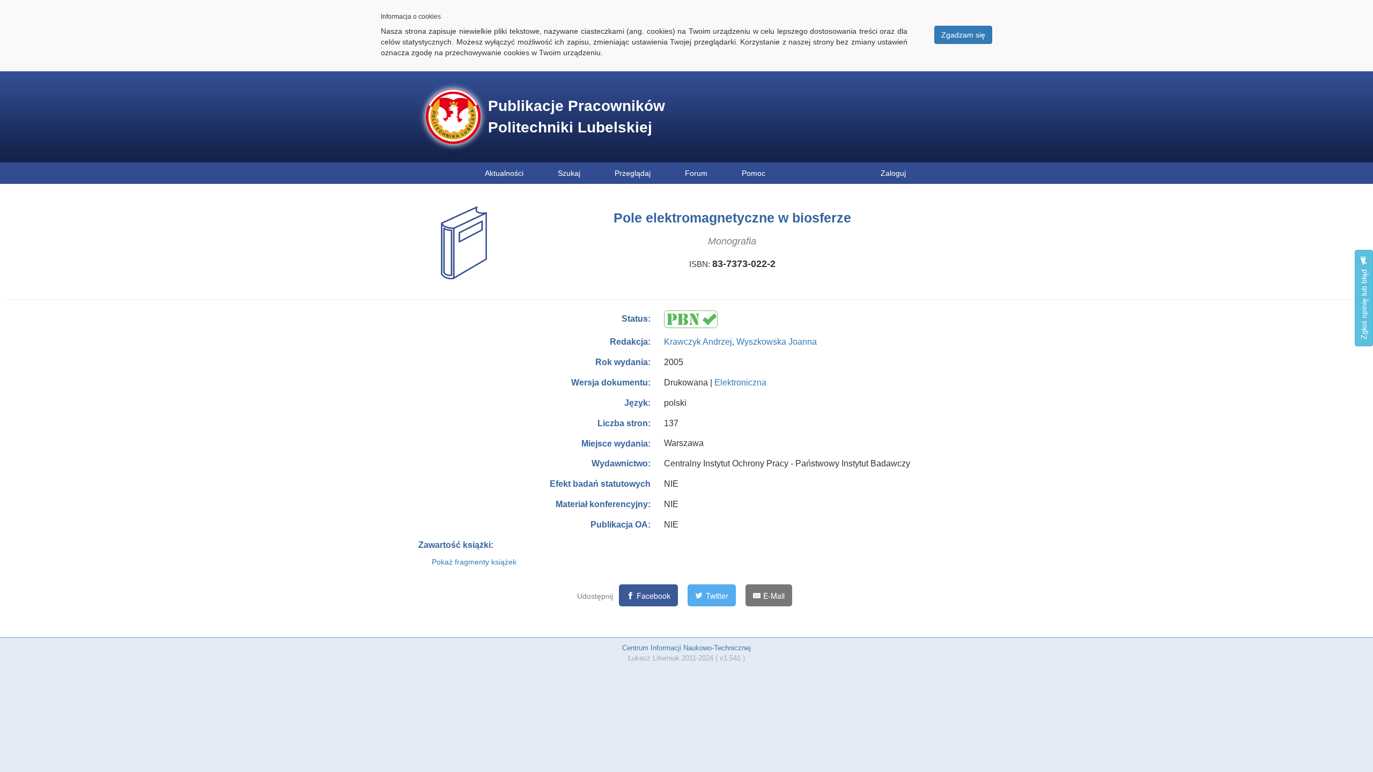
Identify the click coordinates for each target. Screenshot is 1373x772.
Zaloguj (893, 173)
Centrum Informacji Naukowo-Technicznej (686, 648)
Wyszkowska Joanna (776, 341)
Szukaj (569, 173)
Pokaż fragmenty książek (474, 562)
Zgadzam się (963, 35)
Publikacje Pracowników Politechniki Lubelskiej (576, 117)
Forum (696, 173)
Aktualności (504, 173)
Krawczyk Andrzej (698, 341)
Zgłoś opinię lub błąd (1364, 303)
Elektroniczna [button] (740, 382)
